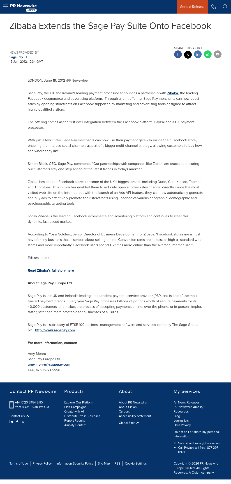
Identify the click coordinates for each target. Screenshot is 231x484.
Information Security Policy (74, 463)
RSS (117, 463)
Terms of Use (18, 463)
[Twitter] (22, 422)
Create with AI (74, 411)
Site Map (104, 463)
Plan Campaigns (75, 407)
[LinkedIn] (11, 422)
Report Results (74, 420)
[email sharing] (218, 54)
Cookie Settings (136, 463)
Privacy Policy (42, 463)
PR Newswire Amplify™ (189, 407)
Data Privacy (182, 425)
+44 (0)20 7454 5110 (29, 402)
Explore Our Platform (78, 402)
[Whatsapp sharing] (208, 54)
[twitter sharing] (188, 55)
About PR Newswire (133, 402)
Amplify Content (75, 425)
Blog (177, 416)
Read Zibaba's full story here (51, 270)
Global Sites (127, 423)
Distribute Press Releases (82, 416)
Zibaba (172, 93)
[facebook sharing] (178, 54)
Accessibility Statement (135, 416)
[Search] (225, 7)
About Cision (128, 407)
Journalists (181, 420)
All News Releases (187, 402)
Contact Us (17, 416)
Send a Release (192, 6)
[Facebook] (17, 422)
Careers (124, 411)
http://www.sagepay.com (55, 330)
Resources (181, 411)
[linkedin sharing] (198, 54)
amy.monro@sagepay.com (49, 364)
